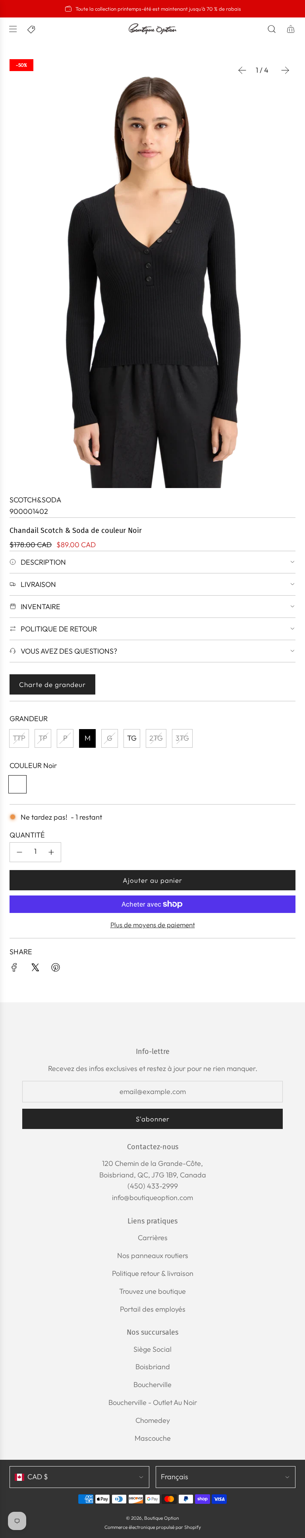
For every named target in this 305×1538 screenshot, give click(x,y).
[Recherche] (271, 29)
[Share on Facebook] (14, 969)
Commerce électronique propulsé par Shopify (152, 1527)
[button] (242, 70)
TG (132, 738)
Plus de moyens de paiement (152, 924)
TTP (19, 738)
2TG (156, 738)
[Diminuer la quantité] (19, 852)
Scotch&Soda (35, 499)
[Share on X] (34, 969)
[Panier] (290, 29)
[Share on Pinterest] (55, 969)
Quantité (27, 834)
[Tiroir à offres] (31, 29)
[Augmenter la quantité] (51, 852)
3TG (182, 738)
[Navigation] (12, 29)
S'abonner (153, 1119)
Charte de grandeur (52, 684)
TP (43, 738)
